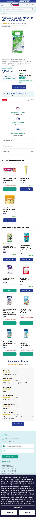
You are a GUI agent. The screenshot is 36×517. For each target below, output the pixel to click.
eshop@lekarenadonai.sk (12, 439)
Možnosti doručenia (26, 81)
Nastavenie (18, 507)
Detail (9, 189)
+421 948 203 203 (9, 441)
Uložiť (5, 100)
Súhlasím (27, 512)
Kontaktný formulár (10, 456)
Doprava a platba (24, 1)
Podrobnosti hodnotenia (21, 23)
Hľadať (32, 9)
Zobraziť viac (18, 424)
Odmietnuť (9, 512)
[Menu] (2, 4)
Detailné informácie (7, 68)
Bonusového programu (9, 78)
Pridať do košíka (17, 87)
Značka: (6, 26)
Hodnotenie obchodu (18, 361)
